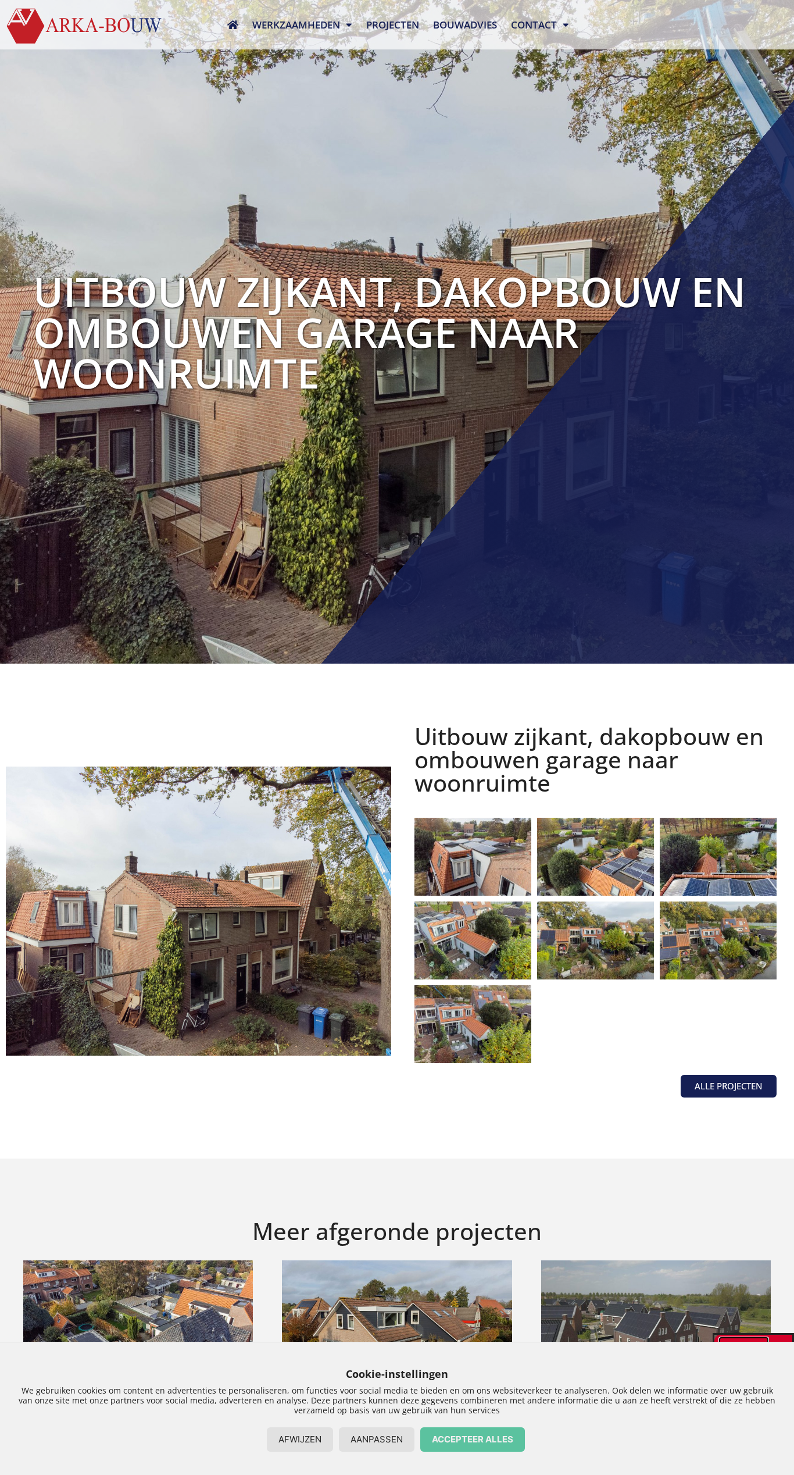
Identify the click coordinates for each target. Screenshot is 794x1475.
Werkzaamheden (296, 24)
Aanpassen (376, 1439)
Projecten (392, 24)
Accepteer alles (472, 1439)
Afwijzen (299, 1439)
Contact (534, 24)
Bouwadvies (465, 24)
